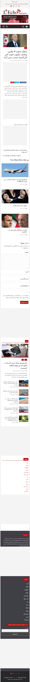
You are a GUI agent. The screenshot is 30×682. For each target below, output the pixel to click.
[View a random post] (3, 26)
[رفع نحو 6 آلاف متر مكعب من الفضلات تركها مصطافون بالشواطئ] (23, 401)
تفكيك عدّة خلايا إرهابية (20, 206)
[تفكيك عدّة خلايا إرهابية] (15, 190)
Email (27, 628)
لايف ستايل (26, 474)
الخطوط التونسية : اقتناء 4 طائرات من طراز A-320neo (15, 180)
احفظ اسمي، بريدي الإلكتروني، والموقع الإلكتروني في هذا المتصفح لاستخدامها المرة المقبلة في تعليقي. (15, 296)
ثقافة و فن (26, 472)
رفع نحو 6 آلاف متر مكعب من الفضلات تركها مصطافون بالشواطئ (11, 400)
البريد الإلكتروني (24, 279)
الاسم (26, 272)
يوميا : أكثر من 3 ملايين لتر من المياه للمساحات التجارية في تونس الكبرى (14, 4)
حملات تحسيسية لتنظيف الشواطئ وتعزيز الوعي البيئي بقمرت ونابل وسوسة (10, 383)
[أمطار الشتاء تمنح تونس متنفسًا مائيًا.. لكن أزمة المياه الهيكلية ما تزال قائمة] (23, 410)
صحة (27, 479)
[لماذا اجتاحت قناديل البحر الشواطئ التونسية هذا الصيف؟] (23, 392)
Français (26, 491)
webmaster (15, 371)
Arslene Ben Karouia (14, 60)
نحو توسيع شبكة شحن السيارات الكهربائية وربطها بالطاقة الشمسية (15, 365)
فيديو (27, 489)
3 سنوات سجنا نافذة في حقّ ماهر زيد (12, 155)
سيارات (26, 470)
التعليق (26, 252)
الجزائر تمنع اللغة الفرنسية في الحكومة (17, 231)
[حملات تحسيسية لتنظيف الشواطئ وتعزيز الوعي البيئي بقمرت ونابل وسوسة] (23, 384)
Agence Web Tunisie (19, 679)
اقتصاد (27, 465)
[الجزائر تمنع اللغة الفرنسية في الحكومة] (15, 215)
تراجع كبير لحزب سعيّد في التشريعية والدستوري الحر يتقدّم (15, 151)
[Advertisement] (15, 72)
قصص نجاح (26, 486)
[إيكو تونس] (26, 26)
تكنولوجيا (26, 467)
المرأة (27, 481)
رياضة (27, 484)
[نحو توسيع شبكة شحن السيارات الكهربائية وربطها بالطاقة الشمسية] (15, 351)
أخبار (25, 48)
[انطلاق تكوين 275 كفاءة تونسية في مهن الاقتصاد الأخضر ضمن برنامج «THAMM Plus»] (23, 420)
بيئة (22, 359)
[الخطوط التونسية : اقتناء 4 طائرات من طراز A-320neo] (15, 164)
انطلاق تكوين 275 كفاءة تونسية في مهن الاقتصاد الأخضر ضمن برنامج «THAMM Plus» (11, 418)
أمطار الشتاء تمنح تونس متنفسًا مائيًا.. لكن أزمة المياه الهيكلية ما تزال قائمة (11, 409)
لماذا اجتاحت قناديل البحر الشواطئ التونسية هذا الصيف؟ (10, 391)
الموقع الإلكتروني (24, 285)
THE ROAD (14, 679)
